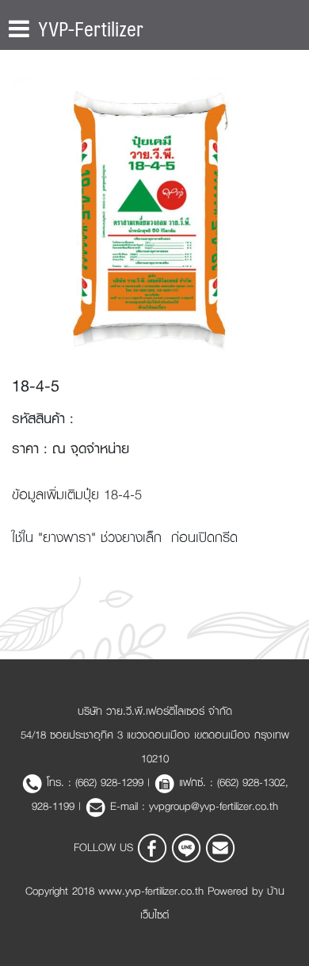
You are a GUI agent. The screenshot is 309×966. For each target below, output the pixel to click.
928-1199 (55, 805)
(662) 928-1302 (251, 782)
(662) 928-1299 (109, 782)
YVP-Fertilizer (90, 28)
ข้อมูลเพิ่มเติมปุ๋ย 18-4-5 (77, 494)
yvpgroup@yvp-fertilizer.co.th (213, 805)
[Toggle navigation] (19, 29)
